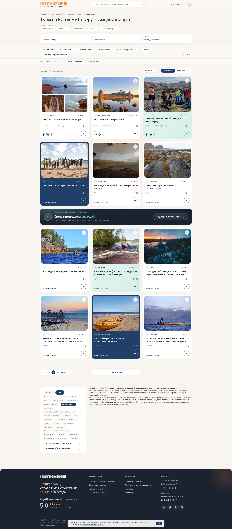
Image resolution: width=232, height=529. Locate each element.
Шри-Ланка (74, 435)
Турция (57, 423)
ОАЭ (73, 397)
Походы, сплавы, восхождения (102, 481)
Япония (75, 438)
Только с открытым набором (55, 54)
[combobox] (118, 4)
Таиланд (48, 420)
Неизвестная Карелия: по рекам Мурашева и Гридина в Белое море (62, 340)
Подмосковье (58, 401)
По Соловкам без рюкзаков (109, 119)
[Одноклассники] (175, 507)
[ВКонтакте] (163, 507)
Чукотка (61, 435)
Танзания (60, 420)
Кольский (50, 115)
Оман (47, 401)
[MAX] (181, 507)
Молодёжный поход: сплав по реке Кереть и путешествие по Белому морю (166, 273)
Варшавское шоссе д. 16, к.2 (173, 496)
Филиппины (49, 427)
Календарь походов (97, 485)
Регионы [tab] (49, 392)
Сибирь (68, 416)
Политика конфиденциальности (138, 485)
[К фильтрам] (42, 61)
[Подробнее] (83, 133)
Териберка (72, 420)
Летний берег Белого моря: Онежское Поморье (110, 340)
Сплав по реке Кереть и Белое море (63, 185)
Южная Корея (62, 438)
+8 (58, 126)
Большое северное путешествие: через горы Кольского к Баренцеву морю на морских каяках (166, 340)
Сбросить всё (186, 55)
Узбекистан (69, 423)
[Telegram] (169, 507)
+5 (109, 126)
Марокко (64, 397)
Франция (61, 427)
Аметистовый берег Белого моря (62, 119)
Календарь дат (183, 70)
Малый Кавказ (50, 397)
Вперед (64, 372)
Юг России (49, 438)
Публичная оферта (133, 481)
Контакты (129, 489)
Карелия (50, 181)
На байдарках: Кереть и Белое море (63, 271)
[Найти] (144, 4)
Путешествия (168, 70)
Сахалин (48, 408)
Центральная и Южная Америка (56, 431)
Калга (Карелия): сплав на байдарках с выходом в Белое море (115, 273)
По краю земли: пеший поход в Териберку (163, 120)
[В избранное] (84, 80)
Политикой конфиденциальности (92, 524)
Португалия (73, 401)
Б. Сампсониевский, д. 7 (171, 484)
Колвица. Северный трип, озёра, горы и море (116, 187)
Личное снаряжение (98, 492)
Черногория (49, 435)
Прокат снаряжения (97, 489)
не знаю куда (86, 216)
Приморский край (51, 404)
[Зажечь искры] (226, 474)
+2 (161, 126)
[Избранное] (189, 4)
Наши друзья (130, 492)
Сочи (78, 416)
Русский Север (104, 115)
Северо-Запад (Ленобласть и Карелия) (59, 412)
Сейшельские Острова (53, 416)
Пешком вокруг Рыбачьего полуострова (161, 187)
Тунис (47, 423)
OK (159, 523)
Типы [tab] (59, 392)
